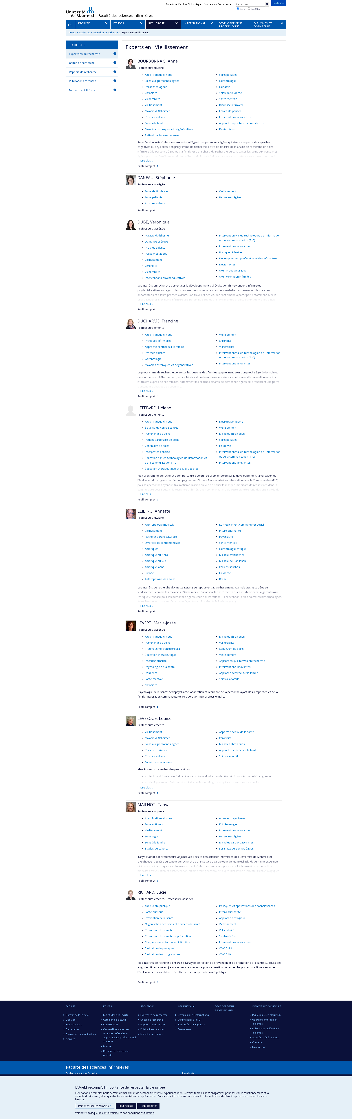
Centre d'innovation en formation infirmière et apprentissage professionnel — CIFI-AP (119, 1035)
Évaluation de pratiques (160, 948)
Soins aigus (152, 836)
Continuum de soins (157, 445)
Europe (149, 573)
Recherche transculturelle (161, 536)
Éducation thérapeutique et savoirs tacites (172, 468)
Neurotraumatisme (231, 421)
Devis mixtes (227, 129)
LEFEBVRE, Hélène (154, 407)
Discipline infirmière (231, 105)
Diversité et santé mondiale (162, 542)
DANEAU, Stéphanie (156, 177)
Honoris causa (74, 1024)
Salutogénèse (227, 936)
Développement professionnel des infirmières (248, 258)
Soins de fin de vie (230, 93)
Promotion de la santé (159, 930)
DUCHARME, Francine (158, 321)
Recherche (84, 32)
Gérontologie (227, 80)
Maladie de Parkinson (232, 561)
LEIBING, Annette (154, 511)
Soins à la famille (155, 123)
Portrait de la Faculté (77, 1015)
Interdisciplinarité (230, 530)
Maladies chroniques (232, 433)
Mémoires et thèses (82, 90)
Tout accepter (148, 1105)
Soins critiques (154, 824)
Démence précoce (156, 241)
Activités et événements (265, 1037)
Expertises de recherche (106, 32)
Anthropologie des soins (160, 579)
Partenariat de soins (157, 433)
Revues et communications (81, 1034)
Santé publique (154, 912)
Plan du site (188, 1073)
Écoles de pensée (230, 111)
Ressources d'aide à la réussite (116, 1053)
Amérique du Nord (156, 555)
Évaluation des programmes (162, 954)
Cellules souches (229, 567)
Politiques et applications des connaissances (247, 906)
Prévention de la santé (159, 918)
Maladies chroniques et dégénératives (169, 129)
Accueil (72, 32)
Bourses (108, 1046)
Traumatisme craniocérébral (162, 648)
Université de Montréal (80, 11)
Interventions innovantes (235, 117)
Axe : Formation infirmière (235, 276)
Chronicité (151, 93)
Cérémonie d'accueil (114, 1019)
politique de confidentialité (103, 1113)
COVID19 (225, 954)
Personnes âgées (156, 87)
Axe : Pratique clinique (158, 74)
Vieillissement (153, 105)
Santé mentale (228, 99)
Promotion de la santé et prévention (168, 936)
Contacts (257, 1042)
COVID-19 (225, 948)
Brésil (222, 579)
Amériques (151, 549)
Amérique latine (154, 567)
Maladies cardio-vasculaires (236, 842)
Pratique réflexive (230, 252)
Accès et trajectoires (232, 818)
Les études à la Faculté (116, 1015)
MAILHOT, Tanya (154, 804)
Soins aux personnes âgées (162, 80)
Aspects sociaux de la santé (236, 732)
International (186, 1006)
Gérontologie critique (232, 549)
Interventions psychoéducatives (165, 278)
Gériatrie (224, 87)
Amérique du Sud (155, 561)
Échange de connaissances (161, 427)
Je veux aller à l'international (193, 1015)
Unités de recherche (82, 63)
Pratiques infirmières (158, 340)
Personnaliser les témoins (94, 1106)
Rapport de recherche (83, 72)
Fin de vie (225, 445)
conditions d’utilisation (141, 1113)
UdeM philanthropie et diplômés (264, 1021)
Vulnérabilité (152, 99)
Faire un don (259, 1047)
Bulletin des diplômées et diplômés (266, 1030)
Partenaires (72, 1029)
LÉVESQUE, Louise (154, 718)
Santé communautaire (158, 762)
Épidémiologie (228, 824)
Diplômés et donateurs (266, 1006)
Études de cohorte (156, 848)
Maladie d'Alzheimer (157, 111)
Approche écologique (232, 918)
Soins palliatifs (228, 74)
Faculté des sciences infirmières (125, 15)
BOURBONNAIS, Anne (158, 61)
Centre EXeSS (110, 1024)
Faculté (70, 1006)
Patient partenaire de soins (162, 135)
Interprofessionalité (157, 452)
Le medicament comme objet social (241, 524)
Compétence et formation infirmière (167, 942)
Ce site (242, 9)
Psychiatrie (226, 536)
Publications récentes (82, 81)
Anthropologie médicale (160, 524)
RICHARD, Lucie (152, 892)
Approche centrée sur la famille (164, 346)
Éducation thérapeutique (160, 654)
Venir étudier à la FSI (189, 1019)
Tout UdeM (255, 9)
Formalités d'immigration (191, 1024)
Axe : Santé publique (157, 906)
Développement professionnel (224, 1008)
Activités (70, 1039)
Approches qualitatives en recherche (242, 123)
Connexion (223, 4)
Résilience (151, 673)
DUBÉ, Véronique (154, 222)
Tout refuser (125, 1105)
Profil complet (146, 166)
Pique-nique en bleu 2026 (266, 1015)
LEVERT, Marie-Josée (157, 622)
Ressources (184, 1029)
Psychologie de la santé (160, 667)
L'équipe (71, 1019)
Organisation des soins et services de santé (173, 924)
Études (107, 1006)
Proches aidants (155, 117)
